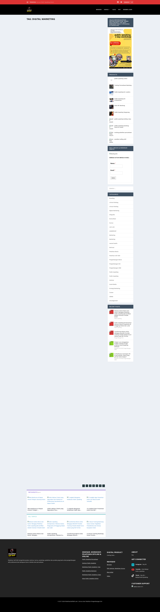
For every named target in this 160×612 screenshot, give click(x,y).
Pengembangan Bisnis (115, 259)
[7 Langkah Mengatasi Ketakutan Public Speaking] (76, 501)
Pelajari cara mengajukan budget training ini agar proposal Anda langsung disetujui (121, 344)
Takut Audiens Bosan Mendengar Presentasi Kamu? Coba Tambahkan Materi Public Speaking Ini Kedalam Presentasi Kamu (65, 247)
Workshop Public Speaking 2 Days (91, 574)
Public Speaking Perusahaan (90, 559)
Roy (119, 9)
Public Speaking (41, 413)
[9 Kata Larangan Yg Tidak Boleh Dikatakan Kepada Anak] (52, 280)
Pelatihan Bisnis (113, 251)
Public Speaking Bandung (89, 571)
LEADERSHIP (112, 231)
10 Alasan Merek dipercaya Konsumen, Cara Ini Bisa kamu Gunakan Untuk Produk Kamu (62, 123)
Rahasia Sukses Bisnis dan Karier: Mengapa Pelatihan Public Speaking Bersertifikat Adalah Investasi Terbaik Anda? (122, 314)
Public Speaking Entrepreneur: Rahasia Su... (55, 534)
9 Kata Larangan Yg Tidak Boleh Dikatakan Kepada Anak (50, 301)
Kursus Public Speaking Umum (45, 2)
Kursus (106, 9)
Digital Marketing (114, 210)
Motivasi (111, 247)
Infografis (112, 214)
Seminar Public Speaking (89, 563)
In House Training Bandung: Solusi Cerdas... (95, 534)
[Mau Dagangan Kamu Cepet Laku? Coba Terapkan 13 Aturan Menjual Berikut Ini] (59, 40)
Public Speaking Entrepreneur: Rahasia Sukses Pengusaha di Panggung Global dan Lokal (123, 324)
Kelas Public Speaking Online (90, 578)
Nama (113, 163)
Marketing (112, 235)
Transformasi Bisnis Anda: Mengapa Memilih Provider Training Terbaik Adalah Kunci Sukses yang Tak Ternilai (122, 334)
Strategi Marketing (114, 288)
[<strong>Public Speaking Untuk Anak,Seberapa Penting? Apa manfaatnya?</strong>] (55, 391)
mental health (113, 243)
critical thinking (113, 202)
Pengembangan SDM (115, 268)
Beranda (99, 9)
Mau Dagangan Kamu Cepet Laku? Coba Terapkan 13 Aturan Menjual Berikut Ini (59, 63)
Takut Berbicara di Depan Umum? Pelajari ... (35, 509)
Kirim (113, 178)
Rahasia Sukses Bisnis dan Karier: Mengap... (36, 534)
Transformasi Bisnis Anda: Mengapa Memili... (75, 534)
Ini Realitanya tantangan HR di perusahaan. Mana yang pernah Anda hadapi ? (122, 355)
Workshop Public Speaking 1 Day (91, 567)
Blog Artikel (110, 572)
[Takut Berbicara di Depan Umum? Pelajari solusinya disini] (37, 501)
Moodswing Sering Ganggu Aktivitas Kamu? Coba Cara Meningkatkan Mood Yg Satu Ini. (62, 182)
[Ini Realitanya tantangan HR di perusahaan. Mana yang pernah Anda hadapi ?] (111, 355)
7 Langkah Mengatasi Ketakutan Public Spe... (74, 509)
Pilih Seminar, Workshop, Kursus (116, 568)
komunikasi (112, 219)
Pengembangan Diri (33, 413)
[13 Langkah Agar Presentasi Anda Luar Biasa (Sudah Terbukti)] (96, 501)
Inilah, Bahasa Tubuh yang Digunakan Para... (55, 509)
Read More (32, 72)
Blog (114, 9)
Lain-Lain (30, 65)
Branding (111, 198)
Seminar (111, 280)
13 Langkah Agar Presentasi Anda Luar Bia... (95, 509)
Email (112, 170)
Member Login (127, 9)
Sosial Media (112, 284)
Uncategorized (31, 125)
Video (108, 576)
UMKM (111, 296)
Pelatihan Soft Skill (114, 255)
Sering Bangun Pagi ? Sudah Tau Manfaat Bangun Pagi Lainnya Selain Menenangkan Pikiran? (64, 360)
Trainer (111, 292)
